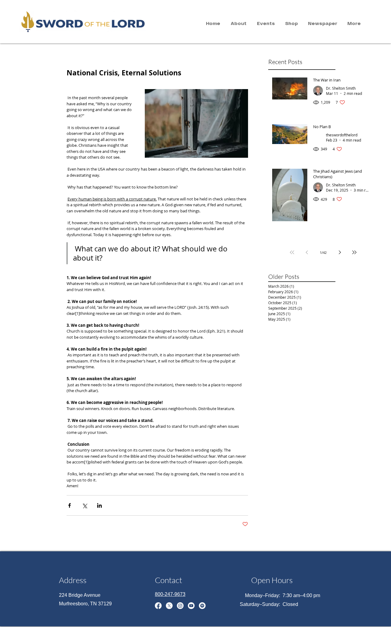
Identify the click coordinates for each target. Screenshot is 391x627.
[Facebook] (158, 605)
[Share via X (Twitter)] (84, 505)
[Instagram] (180, 605)
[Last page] (354, 252)
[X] (169, 605)
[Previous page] (306, 252)
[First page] (292, 252)
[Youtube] (191, 605)
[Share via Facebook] (69, 505)
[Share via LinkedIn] (99, 505)
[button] (238, 24)
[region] (74, 20)
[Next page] (339, 252)
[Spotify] (202, 605)
